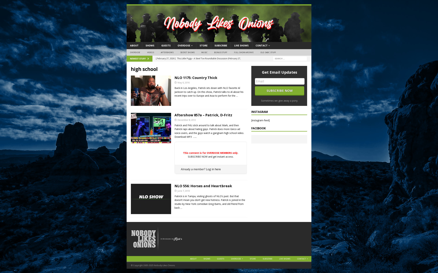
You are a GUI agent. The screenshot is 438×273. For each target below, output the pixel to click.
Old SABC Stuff (268, 52)
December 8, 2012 (187, 119)
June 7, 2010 (184, 190)
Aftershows (167, 52)
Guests (166, 45)
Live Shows (241, 45)
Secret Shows (187, 52)
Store (204, 45)
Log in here (213, 169)
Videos (150, 52)
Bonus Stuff (220, 52)
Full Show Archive (243, 52)
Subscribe (221, 45)
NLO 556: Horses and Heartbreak (203, 186)
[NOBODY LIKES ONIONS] (219, 40)
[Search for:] (290, 58)
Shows (150, 45)
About (134, 45)
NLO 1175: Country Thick (196, 77)
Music (204, 52)
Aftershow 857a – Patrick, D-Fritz (203, 115)
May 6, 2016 (184, 82)
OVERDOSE (184, 45)
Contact (262, 45)
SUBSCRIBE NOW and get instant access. (211, 156)
